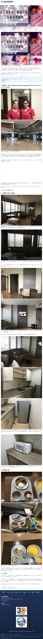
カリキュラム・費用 (10, 592)
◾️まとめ (2, 81)
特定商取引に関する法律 (17, 634)
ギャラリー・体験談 (31, 592)
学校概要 (3, 592)
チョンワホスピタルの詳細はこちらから (7, 190)
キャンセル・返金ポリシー (11, 634)
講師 (20, 592)
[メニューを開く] (41, 1)
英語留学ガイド (38, 592)
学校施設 (16, 592)
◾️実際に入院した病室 (4, 79)
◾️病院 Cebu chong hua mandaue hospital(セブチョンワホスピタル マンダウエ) (14, 78)
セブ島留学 (24, 592)
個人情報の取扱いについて (4, 634)
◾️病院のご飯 (3, 80)
